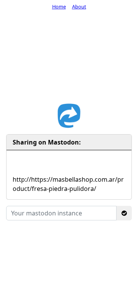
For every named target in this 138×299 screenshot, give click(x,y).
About (79, 6)
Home (59, 6)
